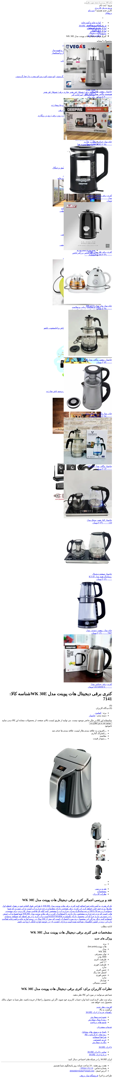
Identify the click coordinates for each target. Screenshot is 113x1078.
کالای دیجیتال (95, 33)
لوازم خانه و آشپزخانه (91, 22)
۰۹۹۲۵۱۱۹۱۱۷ (86, 1068)
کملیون (98, 713)
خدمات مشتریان (104, 1027)
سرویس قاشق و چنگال (63, 168)
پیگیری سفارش (99, 1042)
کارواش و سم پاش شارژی (58, 391)
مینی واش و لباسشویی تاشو (56, 328)
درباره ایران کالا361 (97, 1054)
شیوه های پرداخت (98, 1022)
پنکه (93, 97)
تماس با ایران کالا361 (96, 1052)
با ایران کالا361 (105, 1047)
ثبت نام (91, 10)
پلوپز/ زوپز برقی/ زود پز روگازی (52, 115)
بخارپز (86, 142)
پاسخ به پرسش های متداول (94, 1032)
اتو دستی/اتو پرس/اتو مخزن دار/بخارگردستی (35, 76)
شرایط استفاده (99, 1037)
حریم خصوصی (99, 1040)
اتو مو (87, 255)
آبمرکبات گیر (77, 95)
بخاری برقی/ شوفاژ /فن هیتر (82, 92)
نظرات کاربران (99, 894)
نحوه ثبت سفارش (98, 1017)
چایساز (92, 715)
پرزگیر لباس (78, 253)
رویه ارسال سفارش (97, 1020)
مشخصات (101, 891)
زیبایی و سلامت (79, 307)
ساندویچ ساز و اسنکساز (62, 53)
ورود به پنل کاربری (103, 8)
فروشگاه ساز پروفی (88, 1075)
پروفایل (108, 13)
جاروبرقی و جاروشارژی (62, 105)
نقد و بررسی (100, 889)
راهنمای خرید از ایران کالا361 (99, 1012)
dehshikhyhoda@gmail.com (82, 1071)
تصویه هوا (81, 144)
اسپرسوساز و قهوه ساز (62, 50)
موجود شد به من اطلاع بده (100, 723)
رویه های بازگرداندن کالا (95, 1034)
